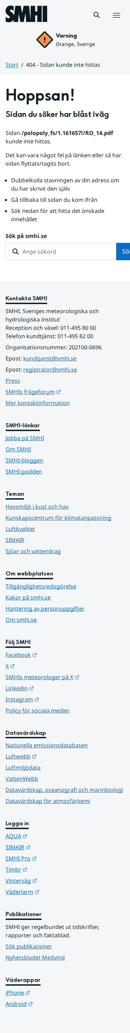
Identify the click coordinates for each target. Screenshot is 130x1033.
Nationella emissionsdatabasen (47, 745)
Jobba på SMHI (25, 438)
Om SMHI (18, 449)
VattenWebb (22, 778)
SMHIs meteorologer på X (65, 677)
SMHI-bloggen (24, 460)
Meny (116, 22)
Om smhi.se (21, 619)
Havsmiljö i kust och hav (37, 506)
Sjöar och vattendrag (33, 551)
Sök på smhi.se (26, 236)
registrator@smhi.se (50, 369)
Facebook (55, 655)
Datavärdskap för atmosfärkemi (48, 801)
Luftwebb (55, 756)
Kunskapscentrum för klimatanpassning (58, 518)
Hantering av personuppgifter (45, 608)
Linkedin (54, 688)
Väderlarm (56, 892)
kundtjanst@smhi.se (50, 358)
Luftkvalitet (20, 529)
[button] (96, 15)
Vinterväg (55, 880)
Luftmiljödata (23, 767)
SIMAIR (15, 540)
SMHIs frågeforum (65, 392)
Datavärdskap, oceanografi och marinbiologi (64, 790)
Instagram (56, 699)
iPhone (52, 992)
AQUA (50, 836)
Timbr (50, 869)
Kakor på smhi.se (28, 597)
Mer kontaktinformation (38, 403)
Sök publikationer (29, 946)
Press (13, 380)
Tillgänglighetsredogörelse (41, 586)
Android (53, 1004)
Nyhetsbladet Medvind (35, 957)
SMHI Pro (55, 858)
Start (12, 65)
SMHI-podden (24, 471)
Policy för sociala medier (38, 710)
